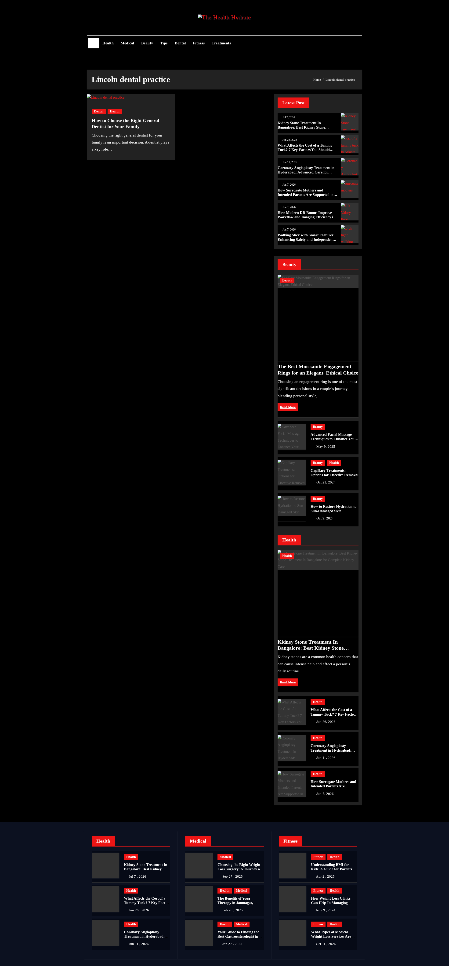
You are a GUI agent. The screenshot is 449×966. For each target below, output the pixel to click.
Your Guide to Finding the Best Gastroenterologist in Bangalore (238, 936)
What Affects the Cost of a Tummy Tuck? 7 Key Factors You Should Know (305, 149)
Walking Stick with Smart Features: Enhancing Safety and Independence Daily (307, 239)
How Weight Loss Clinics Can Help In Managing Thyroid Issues (331, 902)
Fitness (199, 43)
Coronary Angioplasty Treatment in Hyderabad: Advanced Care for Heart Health (306, 172)
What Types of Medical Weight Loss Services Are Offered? (331, 936)
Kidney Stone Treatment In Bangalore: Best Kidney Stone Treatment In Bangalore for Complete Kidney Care (311, 651)
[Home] (93, 43)
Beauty (147, 43)
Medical (127, 43)
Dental (180, 43)
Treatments (221, 43)
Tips (164, 43)
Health (108, 43)
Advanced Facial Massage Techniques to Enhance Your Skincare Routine (333, 439)
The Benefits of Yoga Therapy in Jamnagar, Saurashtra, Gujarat (235, 902)
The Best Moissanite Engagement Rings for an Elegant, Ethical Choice (318, 369)
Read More (288, 407)
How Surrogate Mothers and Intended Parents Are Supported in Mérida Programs (305, 194)
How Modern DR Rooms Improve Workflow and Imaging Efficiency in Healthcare (306, 217)
